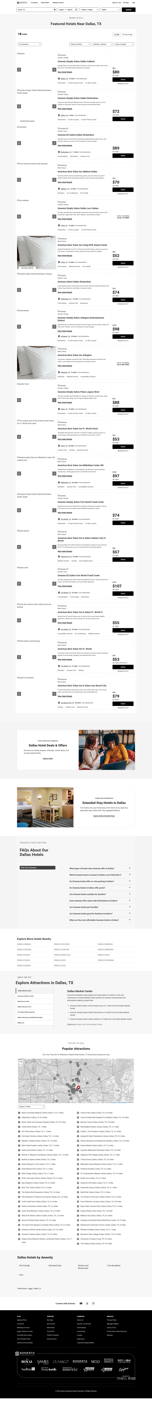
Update (129, 10)
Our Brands (34, 2)
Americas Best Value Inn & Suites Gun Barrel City (82, 685)
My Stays (126, 2)
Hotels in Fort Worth (62, 944)
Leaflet (114, 1102)
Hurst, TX (64, 446)
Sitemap (110, 1335)
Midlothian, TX (66, 482)
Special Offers (45, 2)
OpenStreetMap (122, 1102)
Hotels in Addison (24, 944)
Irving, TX (64, 225)
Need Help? (51, 1327)
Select (123, 79)
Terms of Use (111, 1327)
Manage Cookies (112, 1324)
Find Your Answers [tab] (28, 868)
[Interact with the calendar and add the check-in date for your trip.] (76, 10)
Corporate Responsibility (85, 1343)
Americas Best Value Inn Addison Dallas (77, 171)
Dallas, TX (64, 79)
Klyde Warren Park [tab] (23, 1001)
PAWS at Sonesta (53, 1335)
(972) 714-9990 (123, 218)
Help (133, 2)
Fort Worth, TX (66, 519)
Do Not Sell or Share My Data (117, 1331)
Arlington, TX (65, 336)
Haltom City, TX (66, 557)
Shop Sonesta (52, 1339)
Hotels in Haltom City (62, 955)
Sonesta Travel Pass (84, 1324)
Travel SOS (50, 1331)
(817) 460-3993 (123, 365)
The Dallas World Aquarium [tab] (26, 1012)
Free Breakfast (113, 1265)
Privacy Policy (112, 1320)
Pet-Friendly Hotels (23, 1339)
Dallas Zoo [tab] (20, 1023)
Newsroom (81, 1339)
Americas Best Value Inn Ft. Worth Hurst (78, 428)
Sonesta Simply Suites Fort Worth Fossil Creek (81, 502)
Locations (20, 1324)
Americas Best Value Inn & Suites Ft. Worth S (80, 612)
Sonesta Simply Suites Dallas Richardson (78, 98)
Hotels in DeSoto (23, 955)
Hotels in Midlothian (105, 949)
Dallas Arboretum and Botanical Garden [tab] (30, 1017)
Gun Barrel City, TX (67, 703)
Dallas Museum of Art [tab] (24, 1007)
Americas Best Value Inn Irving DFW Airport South (82, 245)
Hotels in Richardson (106, 960)
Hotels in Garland (24, 965)
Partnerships (81, 1327)
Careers (79, 1335)
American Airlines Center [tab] (25, 996)
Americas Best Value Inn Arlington (75, 355)
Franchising (81, 1331)
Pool (21, 1275)
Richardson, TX (66, 152)
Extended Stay (55, 1265)
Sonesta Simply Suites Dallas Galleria (76, 61)
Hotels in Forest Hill (61, 949)
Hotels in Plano (104, 955)
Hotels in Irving (60, 965)
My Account (51, 1324)
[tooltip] (126, 663)
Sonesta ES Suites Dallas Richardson (76, 135)
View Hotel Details (65, 72)
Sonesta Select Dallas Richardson (74, 281)
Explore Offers (48, 758)
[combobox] (36, 9)
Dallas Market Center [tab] (24, 991)
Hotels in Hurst (60, 960)
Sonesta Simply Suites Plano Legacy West (78, 392)
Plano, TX (64, 409)
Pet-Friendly (24, 1265)
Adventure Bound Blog (24, 1343)
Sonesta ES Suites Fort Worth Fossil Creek (79, 575)
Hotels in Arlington (24, 949)
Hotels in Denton (23, 960)
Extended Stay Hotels (24, 1335)
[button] (21, 1061)
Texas (30, 1288)
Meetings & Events (58, 2)
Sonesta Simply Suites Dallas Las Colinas (78, 208)
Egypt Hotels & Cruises (25, 1331)
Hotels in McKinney (105, 944)
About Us (80, 1320)
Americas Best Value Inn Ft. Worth (75, 649)
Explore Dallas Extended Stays (104, 816)
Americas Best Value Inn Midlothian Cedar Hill (80, 465)
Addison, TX (65, 189)
